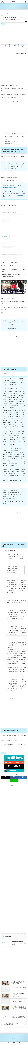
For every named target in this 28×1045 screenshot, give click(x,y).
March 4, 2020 (17, 328)
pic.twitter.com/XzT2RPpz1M (10, 324)
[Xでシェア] (5, 613)
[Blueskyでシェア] (17, 613)
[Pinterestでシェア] (8, 620)
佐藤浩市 (10, 752)
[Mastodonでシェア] (11, 613)
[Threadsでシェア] (11, 616)
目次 (12, 133)
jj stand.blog (14, 1)
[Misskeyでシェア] (23, 613)
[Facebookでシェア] (5, 616)
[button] (25, 511)
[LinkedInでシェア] (14, 620)
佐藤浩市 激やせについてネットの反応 (12, 141)
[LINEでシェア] (23, 616)
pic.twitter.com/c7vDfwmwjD (10, 498)
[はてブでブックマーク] (17, 616)
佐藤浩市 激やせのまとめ (9, 143)
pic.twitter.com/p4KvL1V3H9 (10, 187)
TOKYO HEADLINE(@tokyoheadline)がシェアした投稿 (14, 254)
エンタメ (4, 752)
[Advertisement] (14, 69)
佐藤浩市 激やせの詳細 (9, 139)
